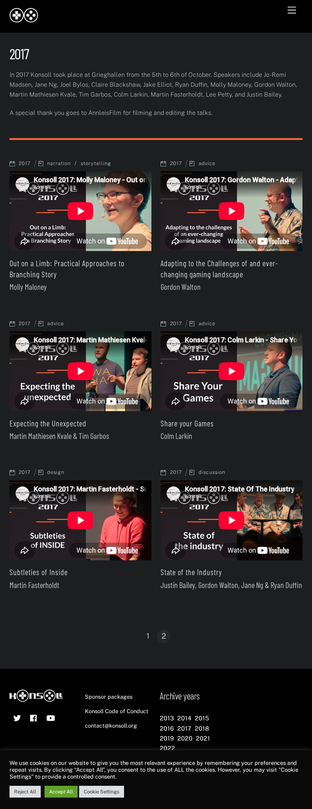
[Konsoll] (24, 19)
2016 (167, 728)
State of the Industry (191, 572)
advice (207, 163)
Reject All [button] (25, 792)
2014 (184, 718)
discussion (212, 472)
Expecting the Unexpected (48, 423)
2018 (202, 728)
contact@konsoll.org (111, 725)
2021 (203, 738)
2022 (167, 748)
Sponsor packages (108, 696)
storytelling (96, 163)
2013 (167, 718)
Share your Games (187, 423)
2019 (167, 738)
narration (59, 163)
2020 (185, 738)
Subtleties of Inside (39, 572)
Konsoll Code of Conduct (116, 711)
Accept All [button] (61, 792)
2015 (202, 718)
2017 (25, 163)
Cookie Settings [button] (101, 792)
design (55, 472)
